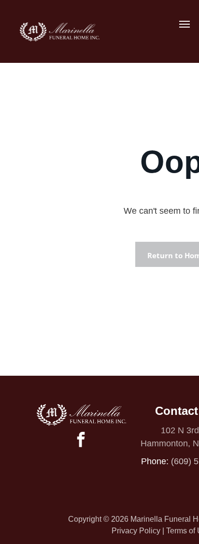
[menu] (184, 24)
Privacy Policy (136, 531)
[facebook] (81, 441)
